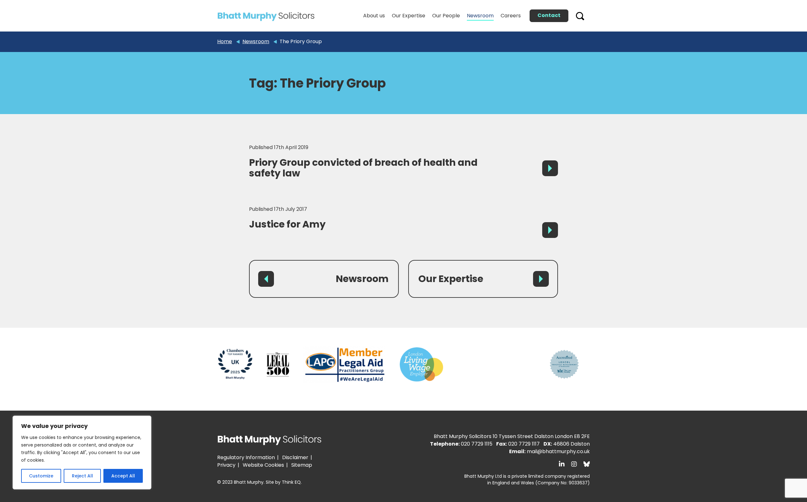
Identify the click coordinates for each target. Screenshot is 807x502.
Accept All (123, 476)
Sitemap (301, 465)
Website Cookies (263, 465)
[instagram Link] (574, 464)
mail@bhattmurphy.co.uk (558, 451)
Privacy (226, 465)
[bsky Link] (586, 464)
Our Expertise (450, 279)
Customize (41, 476)
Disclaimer (295, 457)
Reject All (82, 476)
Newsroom (362, 279)
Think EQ (291, 482)
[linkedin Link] (562, 464)
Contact (548, 15)
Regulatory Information (246, 457)
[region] (82, 452)
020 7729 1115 (476, 443)
